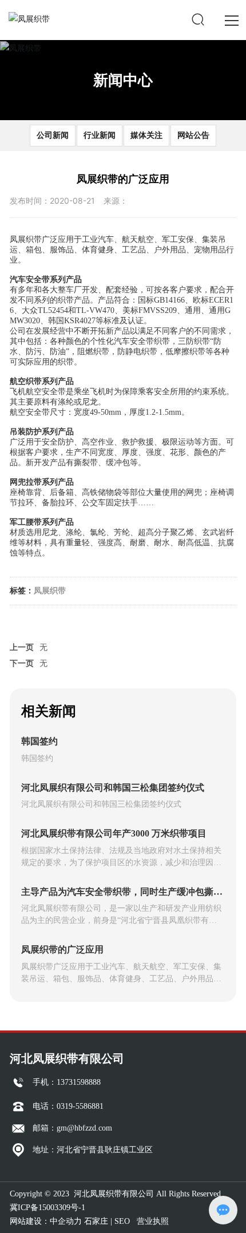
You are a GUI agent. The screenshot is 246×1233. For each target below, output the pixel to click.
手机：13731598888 (67, 1082)
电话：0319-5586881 (68, 1106)
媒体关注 (146, 135)
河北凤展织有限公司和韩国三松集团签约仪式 (112, 787)
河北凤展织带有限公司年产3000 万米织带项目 (114, 833)
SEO (122, 1221)
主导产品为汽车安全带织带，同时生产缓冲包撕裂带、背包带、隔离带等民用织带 (122, 897)
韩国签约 (39, 741)
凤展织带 (50, 590)
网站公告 (193, 135)
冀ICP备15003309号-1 (47, 1207)
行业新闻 (100, 135)
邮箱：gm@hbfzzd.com (72, 1128)
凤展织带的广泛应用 (62, 949)
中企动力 (66, 1221)
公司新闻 (53, 135)
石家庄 (96, 1221)
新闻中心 (123, 80)
